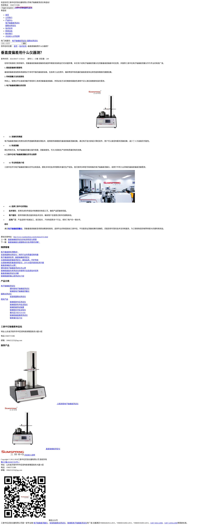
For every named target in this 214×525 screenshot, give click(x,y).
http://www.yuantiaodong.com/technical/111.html (30, 237)
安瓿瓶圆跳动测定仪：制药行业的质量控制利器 (19, 255)
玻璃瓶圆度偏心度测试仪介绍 (12, 276)
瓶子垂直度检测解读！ (10, 252)
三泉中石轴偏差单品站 (23, 8)
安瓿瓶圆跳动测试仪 (18, 297)
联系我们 (8, 34)
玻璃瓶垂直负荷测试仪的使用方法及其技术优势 (19, 271)
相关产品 (4, 299)
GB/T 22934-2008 (171, 523)
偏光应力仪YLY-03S (17, 313)
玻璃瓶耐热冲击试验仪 (19, 305)
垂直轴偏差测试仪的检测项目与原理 (22, 239)
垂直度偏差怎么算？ (9, 265)
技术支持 (8, 28)
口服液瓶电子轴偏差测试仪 (67, 404)
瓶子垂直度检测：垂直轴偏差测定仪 (15, 257)
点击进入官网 (29, 455)
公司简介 (8, 18)
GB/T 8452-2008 (156, 523)
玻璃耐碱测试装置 (17, 307)
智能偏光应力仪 (16, 318)
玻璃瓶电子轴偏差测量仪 (19, 291)
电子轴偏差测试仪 (12, 23)
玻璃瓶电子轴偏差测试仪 (77, 523)
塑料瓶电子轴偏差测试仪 (19, 289)
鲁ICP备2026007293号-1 (10, 462)
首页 (7, 15)
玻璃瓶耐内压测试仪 (18, 302)
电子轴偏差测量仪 (40, 523)
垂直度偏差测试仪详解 (10, 273)
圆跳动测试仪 (10, 26)
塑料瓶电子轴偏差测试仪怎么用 (13, 268)
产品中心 (8, 20)
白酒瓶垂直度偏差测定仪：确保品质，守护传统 (19, 260)
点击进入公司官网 (12, 36)
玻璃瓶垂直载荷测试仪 (19, 315)
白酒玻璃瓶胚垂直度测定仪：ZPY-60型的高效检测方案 (22, 263)
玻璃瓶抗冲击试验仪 (18, 310)
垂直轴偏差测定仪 (52, 449)
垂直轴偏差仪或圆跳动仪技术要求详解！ (24, 242)
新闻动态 (8, 31)
